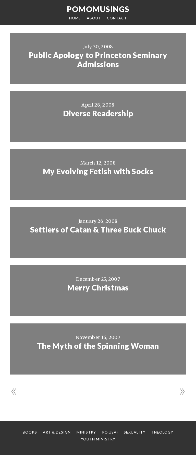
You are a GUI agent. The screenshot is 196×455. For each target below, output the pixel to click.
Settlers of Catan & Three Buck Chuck (98, 229)
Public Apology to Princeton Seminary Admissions (98, 59)
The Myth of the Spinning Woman (98, 345)
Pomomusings (98, 9)
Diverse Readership (98, 113)
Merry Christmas (98, 287)
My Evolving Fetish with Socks (98, 171)
